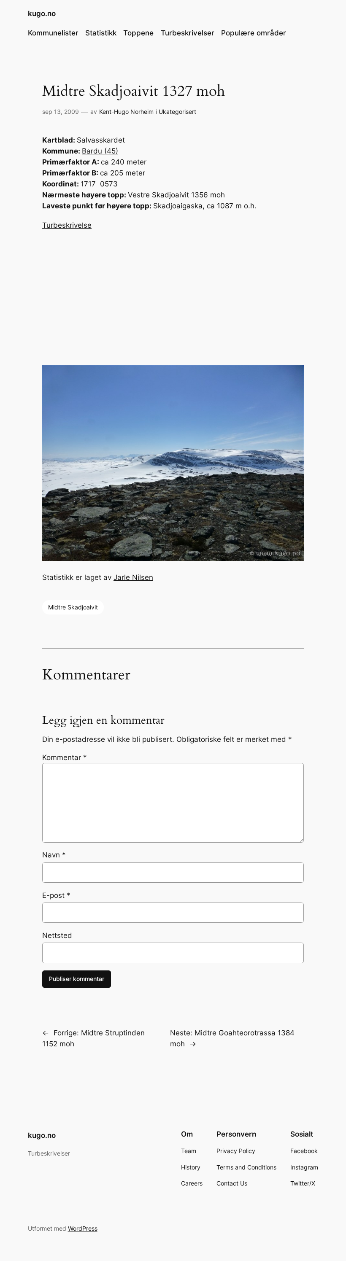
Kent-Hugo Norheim (126, 111)
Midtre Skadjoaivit (73, 607)
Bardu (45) (100, 151)
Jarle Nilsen (133, 577)
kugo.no (42, 13)
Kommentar (64, 757)
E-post (56, 895)
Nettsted (57, 935)
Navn (54, 855)
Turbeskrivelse (67, 225)
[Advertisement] (173, 298)
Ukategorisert (177, 111)
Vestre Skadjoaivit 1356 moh (176, 195)
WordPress (82, 1228)
